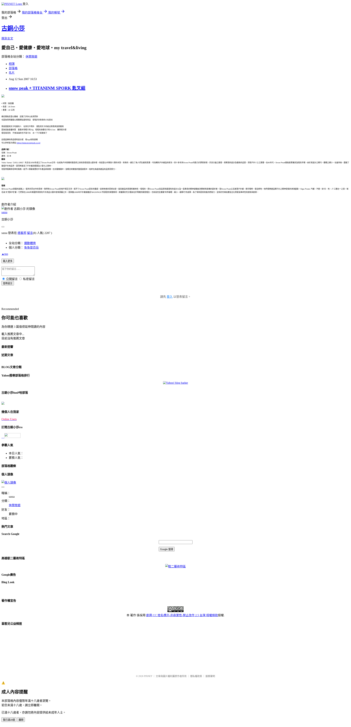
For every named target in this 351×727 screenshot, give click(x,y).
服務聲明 (210, 676)
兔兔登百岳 (31, 247)
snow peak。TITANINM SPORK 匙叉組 (47, 88)
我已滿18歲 (9, 719)
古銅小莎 (13, 28)
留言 (30, 232)
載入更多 (7, 261)
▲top (4, 253)
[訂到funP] (2, 403)
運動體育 (30, 243)
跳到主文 (7, 38)
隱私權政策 (196, 676)
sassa (4, 212)
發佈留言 (7, 283)
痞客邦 (22, 232)
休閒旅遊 (31, 56)
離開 (21, 719)
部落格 (13, 68)
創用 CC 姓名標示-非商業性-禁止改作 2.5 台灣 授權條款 (182, 615)
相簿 (12, 63)
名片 (12, 72)
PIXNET (148, 676)
